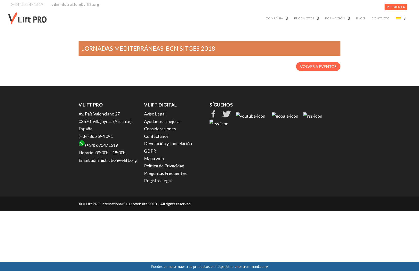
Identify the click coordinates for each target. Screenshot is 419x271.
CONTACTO (380, 18)
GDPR (150, 151)
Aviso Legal (154, 113)
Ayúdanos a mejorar (162, 121)
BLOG (360, 18)
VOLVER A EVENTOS (318, 66)
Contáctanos (156, 136)
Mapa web (154, 158)
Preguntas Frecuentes (165, 173)
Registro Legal (158, 180)
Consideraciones (160, 128)
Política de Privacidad (164, 165)
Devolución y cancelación (168, 143)
